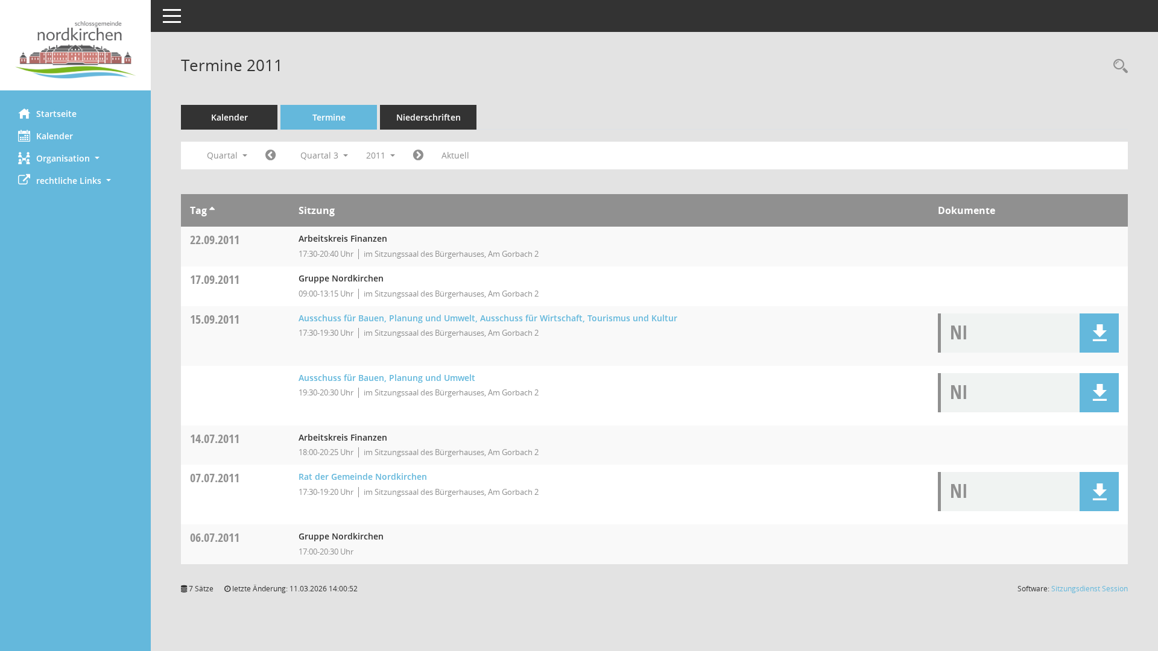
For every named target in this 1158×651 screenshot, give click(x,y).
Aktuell (455, 155)
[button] (75, 158)
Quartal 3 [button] (320, 155)
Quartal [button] (223, 155)
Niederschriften (428, 117)
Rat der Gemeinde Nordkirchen (363, 476)
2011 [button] (377, 155)
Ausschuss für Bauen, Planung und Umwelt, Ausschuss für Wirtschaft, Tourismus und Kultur (488, 318)
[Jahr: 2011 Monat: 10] (418, 155)
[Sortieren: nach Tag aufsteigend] (212, 210)
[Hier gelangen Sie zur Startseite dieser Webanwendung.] (75, 49)
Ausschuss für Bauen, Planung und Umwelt (387, 377)
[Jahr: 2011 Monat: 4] (270, 155)
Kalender (54, 136)
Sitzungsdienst (1089, 588)
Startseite (56, 113)
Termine (329, 117)
